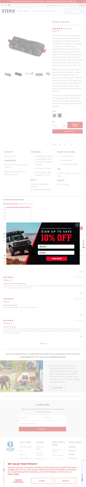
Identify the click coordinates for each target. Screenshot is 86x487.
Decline (65, 481)
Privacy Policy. (13, 474)
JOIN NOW (57, 258)
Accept (42, 481)
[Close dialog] (77, 225)
